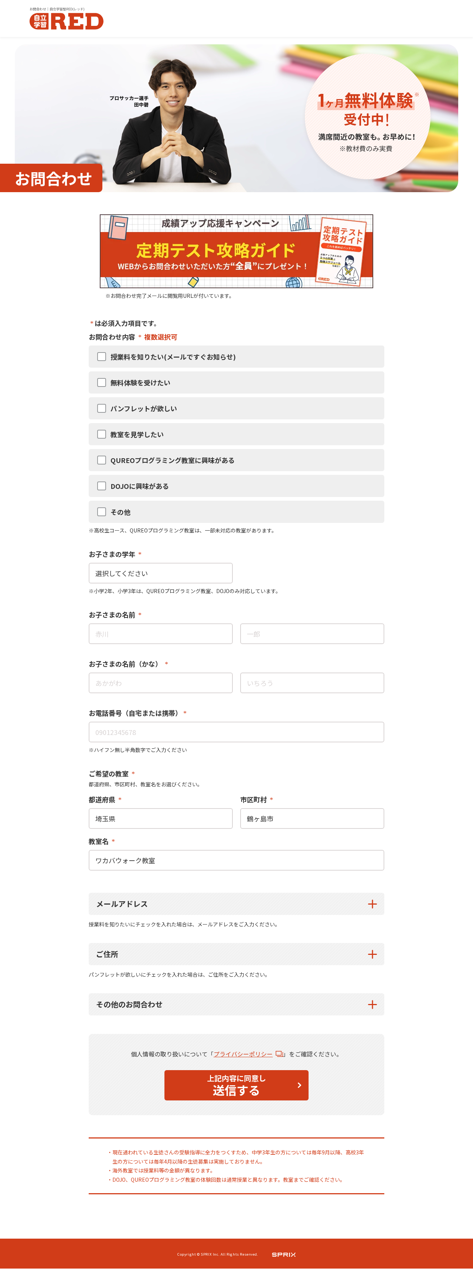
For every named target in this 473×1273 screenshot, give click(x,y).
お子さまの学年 (113, 554)
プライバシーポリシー (243, 1053)
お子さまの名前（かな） (126, 663)
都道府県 (103, 799)
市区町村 (254, 799)
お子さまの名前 (113, 614)
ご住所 (107, 954)
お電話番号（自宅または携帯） (135, 713)
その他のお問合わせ (129, 1004)
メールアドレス (122, 903)
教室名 (99, 841)
